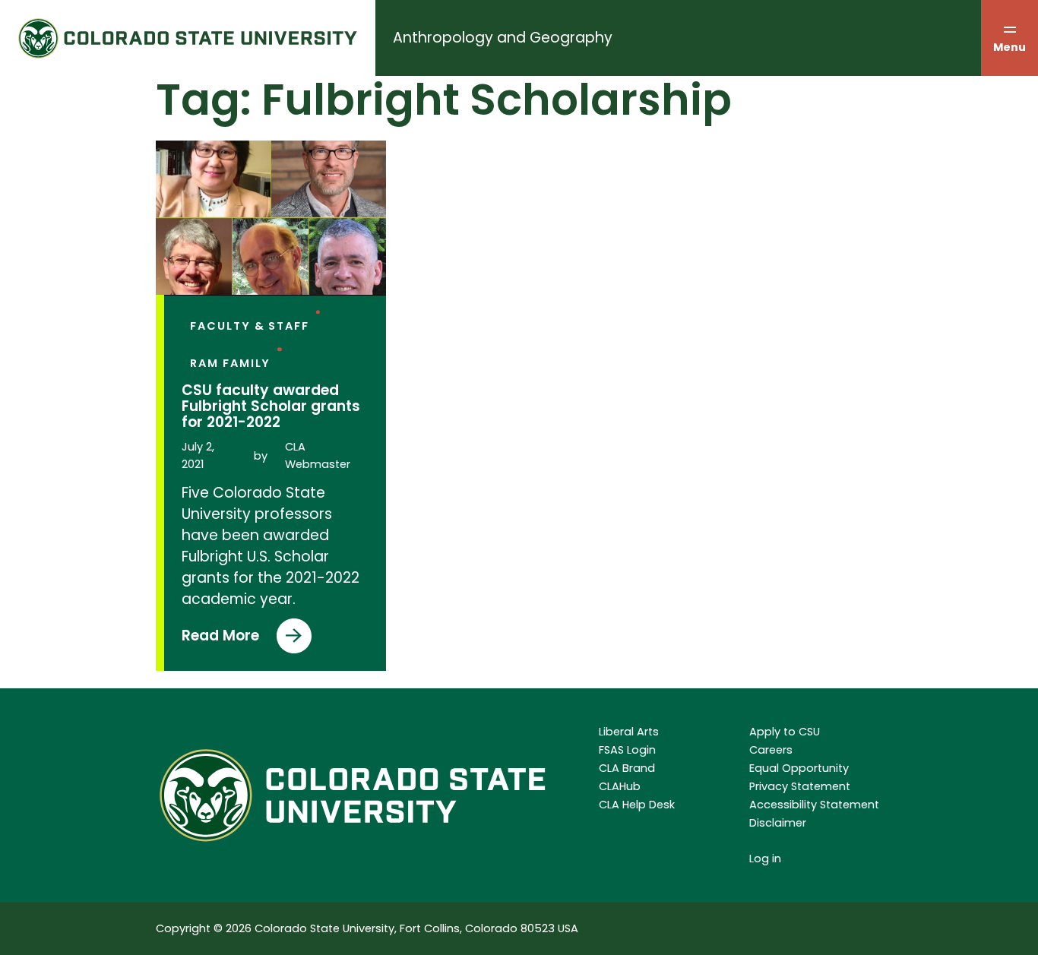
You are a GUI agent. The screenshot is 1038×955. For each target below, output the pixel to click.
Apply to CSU (784, 731)
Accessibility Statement (814, 804)
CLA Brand (627, 768)
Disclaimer (777, 822)
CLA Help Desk (637, 804)
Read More (220, 639)
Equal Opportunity (799, 768)
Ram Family (230, 363)
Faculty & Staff (249, 326)
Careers (771, 749)
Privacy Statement (799, 786)
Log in (765, 858)
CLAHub (620, 786)
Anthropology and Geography (502, 37)
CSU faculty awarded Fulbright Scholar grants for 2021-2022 (271, 406)
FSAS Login (627, 749)
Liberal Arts (629, 731)
